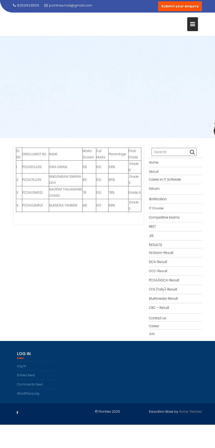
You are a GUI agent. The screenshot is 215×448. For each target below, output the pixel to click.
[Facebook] (17, 412)
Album (154, 188)
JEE (151, 235)
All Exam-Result (161, 252)
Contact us (157, 318)
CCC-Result (158, 271)
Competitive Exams (164, 217)
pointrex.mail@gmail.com (70, 5)
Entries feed (26, 375)
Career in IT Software (165, 179)
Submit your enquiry (180, 6)
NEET (152, 226)
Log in (21, 366)
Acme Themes (190, 411)
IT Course (156, 208)
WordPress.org (28, 393)
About (154, 171)
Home (153, 162)
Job (152, 334)
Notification (158, 199)
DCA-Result (158, 262)
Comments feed (30, 384)
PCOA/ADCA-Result (164, 280)
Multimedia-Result (163, 298)
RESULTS (155, 245)
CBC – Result (159, 307)
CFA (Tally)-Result (163, 289)
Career (154, 326)
